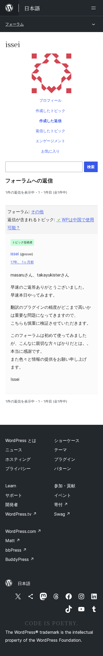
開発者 (11, 504)
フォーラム (14, 24)
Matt (12, 540)
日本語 (24, 583)
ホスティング (18, 459)
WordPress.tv (21, 514)
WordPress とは (20, 440)
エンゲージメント (50, 141)
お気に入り (50, 151)
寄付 (61, 504)
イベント (62, 495)
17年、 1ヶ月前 (22, 262)
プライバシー (18, 468)
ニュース (13, 449)
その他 (37, 211)
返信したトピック (50, 130)
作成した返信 (50, 120)
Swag (62, 514)
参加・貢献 (64, 485)
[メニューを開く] (94, 8)
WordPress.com (23, 531)
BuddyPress (19, 559)
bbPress (16, 550)
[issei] (51, 74)
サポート (13, 495)
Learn (10, 485)
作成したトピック (50, 110)
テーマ (60, 449)
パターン (62, 468)
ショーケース (66, 440)
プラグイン (64, 459)
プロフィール (50, 100)
